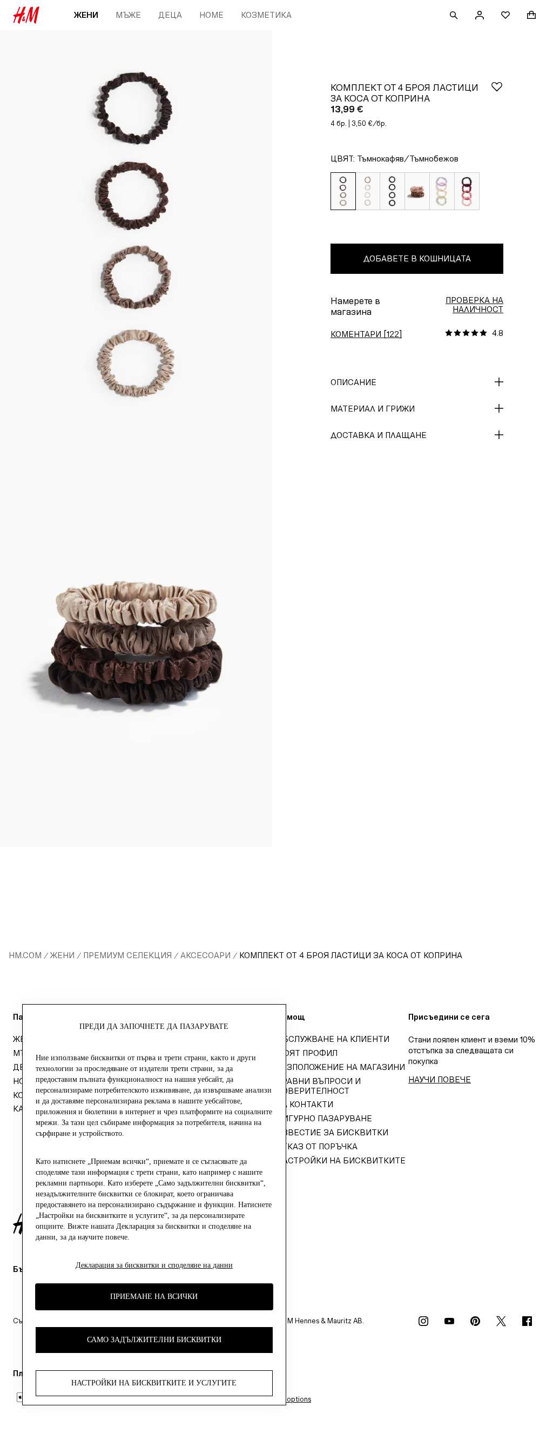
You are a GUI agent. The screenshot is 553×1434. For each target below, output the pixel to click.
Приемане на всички (154, 1296)
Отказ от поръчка (317, 1146)
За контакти (304, 1104)
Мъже (128, 14)
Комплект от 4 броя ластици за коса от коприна (350, 955)
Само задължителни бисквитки (154, 1340)
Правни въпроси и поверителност (318, 1085)
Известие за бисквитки (332, 1132)
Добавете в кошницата (417, 258)
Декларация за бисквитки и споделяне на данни (154, 1265)
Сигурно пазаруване (324, 1118)
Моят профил (307, 1053)
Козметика (266, 14)
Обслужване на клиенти (332, 1038)
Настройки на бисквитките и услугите (154, 1383)
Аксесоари (205, 955)
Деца (170, 14)
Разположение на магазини (340, 1067)
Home (211, 14)
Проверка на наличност (474, 304)
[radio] (343, 191)
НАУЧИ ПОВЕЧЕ (439, 1079)
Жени (86, 14)
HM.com (25, 955)
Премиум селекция (127, 955)
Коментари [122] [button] (366, 334)
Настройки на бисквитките (341, 1160)
